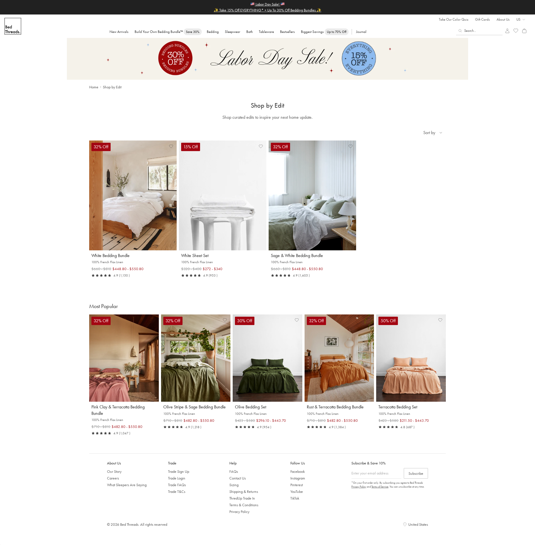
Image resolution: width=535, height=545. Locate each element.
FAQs (233, 471)
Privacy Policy (239, 511)
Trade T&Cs (176, 491)
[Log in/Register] (507, 31)
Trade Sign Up (178, 471)
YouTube (296, 491)
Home (93, 86)
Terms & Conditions (243, 504)
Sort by (429, 132)
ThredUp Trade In (242, 498)
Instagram (297, 478)
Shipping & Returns (243, 491)
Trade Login (176, 478)
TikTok (294, 498)
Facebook (297, 471)
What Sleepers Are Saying (127, 484)
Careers (113, 478)
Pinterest (296, 484)
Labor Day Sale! (267, 4)
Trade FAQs (177, 484)
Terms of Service (379, 486)
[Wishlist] (516, 31)
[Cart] (524, 31)
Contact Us (237, 478)
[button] (171, 146)
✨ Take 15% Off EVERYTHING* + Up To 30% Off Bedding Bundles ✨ (267, 10)
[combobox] (479, 30)
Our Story (114, 471)
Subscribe (415, 473)
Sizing (234, 484)
